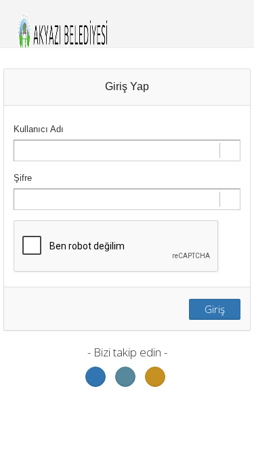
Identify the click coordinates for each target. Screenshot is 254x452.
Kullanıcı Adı (39, 129)
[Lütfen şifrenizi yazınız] (127, 199)
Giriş (215, 309)
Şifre (23, 178)
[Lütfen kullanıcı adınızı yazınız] (127, 150)
